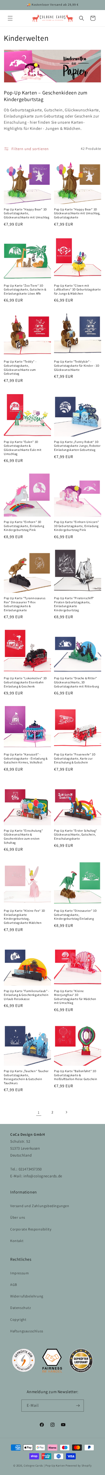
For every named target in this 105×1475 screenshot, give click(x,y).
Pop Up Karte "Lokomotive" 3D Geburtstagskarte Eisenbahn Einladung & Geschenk (25, 682)
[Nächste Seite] (66, 1112)
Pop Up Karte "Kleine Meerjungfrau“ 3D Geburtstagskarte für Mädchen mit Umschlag (75, 997)
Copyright (18, 1319)
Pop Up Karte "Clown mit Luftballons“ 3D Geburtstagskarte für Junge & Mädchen (77, 289)
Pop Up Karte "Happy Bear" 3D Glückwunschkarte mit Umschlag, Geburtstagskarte (77, 213)
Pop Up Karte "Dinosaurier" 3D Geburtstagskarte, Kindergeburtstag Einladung (75, 914)
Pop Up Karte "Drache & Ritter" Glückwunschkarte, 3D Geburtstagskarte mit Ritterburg (76, 682)
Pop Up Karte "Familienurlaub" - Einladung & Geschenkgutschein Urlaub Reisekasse (26, 995)
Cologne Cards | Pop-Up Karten (44, 1465)
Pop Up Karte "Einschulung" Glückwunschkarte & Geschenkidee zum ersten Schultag (23, 837)
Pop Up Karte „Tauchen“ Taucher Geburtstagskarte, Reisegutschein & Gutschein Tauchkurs (26, 1077)
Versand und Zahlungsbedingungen (39, 1206)
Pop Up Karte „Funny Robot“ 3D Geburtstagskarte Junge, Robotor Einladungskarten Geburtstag (77, 446)
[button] (10, 18)
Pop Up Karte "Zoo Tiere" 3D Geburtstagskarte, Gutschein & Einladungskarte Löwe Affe (25, 289)
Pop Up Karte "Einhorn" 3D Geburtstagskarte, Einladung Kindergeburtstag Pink (24, 526)
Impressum (19, 1273)
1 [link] (39, 1112)
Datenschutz (20, 1307)
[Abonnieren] (78, 1406)
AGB (13, 1284)
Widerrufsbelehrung (26, 1296)
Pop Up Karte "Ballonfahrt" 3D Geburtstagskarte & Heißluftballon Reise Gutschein (75, 1075)
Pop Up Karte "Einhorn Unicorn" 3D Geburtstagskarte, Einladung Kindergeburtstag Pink (76, 526)
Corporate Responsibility (30, 1229)
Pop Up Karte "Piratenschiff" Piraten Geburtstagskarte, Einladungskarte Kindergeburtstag (74, 604)
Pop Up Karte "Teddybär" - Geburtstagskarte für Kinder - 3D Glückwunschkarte (76, 365)
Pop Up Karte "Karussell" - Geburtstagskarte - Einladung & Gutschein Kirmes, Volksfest (26, 758)
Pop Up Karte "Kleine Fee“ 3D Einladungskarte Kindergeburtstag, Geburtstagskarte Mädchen (24, 917)
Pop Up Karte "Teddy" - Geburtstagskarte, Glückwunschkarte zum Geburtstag (20, 367)
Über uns (17, 1217)
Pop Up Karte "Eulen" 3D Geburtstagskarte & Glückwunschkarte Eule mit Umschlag (23, 448)
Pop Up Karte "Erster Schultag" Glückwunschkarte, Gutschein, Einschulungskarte (75, 834)
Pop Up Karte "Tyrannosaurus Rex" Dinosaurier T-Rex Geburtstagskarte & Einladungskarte (24, 604)
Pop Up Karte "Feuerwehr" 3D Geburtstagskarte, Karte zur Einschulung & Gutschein (74, 758)
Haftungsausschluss (26, 1331)
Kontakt (16, 1240)
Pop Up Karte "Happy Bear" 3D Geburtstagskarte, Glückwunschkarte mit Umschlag (26, 213)
